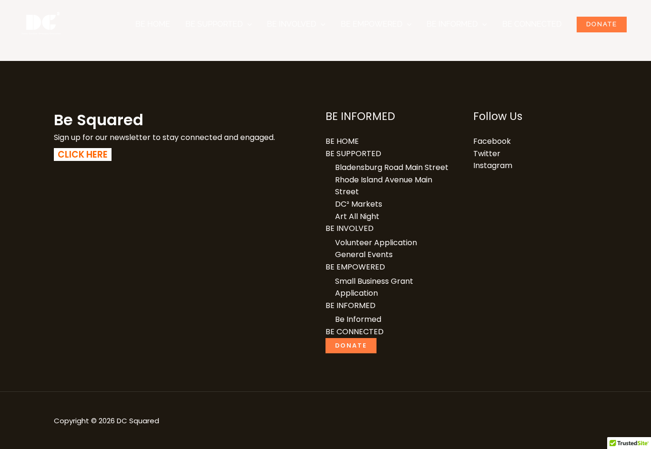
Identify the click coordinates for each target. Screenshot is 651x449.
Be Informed (358, 319)
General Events (364, 254)
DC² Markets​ (358, 204)
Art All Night (357, 216)
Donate (601, 24)
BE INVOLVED (291, 24)
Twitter (486, 153)
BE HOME (152, 24)
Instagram (492, 165)
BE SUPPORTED (214, 24)
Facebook (492, 141)
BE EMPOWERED (371, 24)
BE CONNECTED (531, 24)
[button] (247, 24)
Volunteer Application (376, 242)
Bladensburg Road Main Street (391, 167)
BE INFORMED (452, 24)
